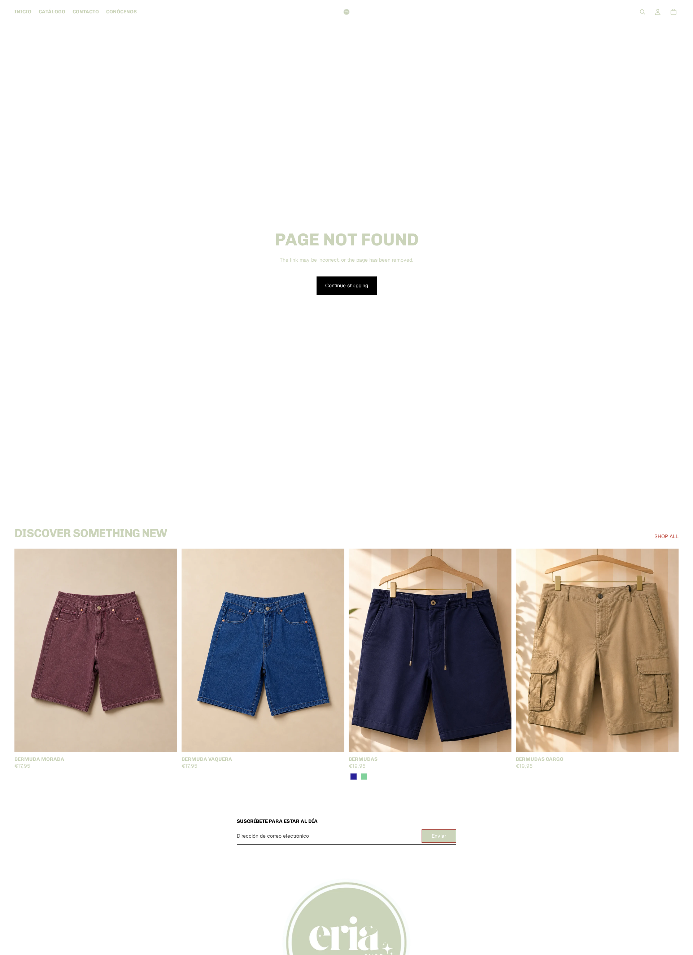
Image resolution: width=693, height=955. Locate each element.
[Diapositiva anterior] (25, 650)
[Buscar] (642, 12)
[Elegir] (166, 740)
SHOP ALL (666, 536)
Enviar (439, 835)
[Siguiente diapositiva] (166, 650)
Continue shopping (346, 285)
